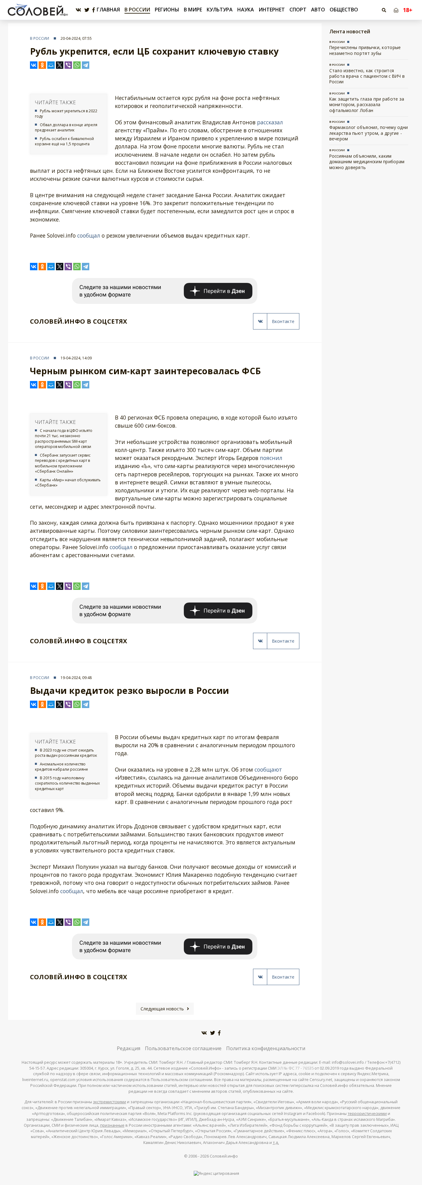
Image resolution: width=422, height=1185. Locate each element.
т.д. (276, 1142)
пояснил (271, 458)
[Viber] (68, 65)
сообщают (268, 769)
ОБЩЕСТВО (344, 9)
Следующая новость (162, 1009)
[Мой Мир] (51, 65)
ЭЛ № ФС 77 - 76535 (295, 1068)
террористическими (367, 1113)
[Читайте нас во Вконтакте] (78, 10)
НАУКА (245, 9)
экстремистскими (109, 1101)
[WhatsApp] (77, 65)
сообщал (88, 235)
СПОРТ (297, 9)
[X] (59, 65)
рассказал (270, 122)
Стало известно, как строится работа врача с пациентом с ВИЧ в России (367, 76)
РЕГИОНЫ (167, 9)
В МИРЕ (193, 9)
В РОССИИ (137, 9)
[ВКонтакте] (33, 65)
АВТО (318, 9)
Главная (108, 9)
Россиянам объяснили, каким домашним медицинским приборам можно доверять (367, 161)
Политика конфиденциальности (265, 1048)
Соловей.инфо (224, 1156)
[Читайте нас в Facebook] (93, 10)
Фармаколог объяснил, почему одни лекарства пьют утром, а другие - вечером (368, 133)
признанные (112, 1125)
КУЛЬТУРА (220, 9)
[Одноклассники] (42, 65)
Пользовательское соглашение (183, 1048)
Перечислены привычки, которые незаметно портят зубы (365, 50)
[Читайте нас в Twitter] (86, 10)
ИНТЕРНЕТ (272, 9)
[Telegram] (85, 65)
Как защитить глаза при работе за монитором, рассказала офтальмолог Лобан (366, 104)
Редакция (128, 1048)
